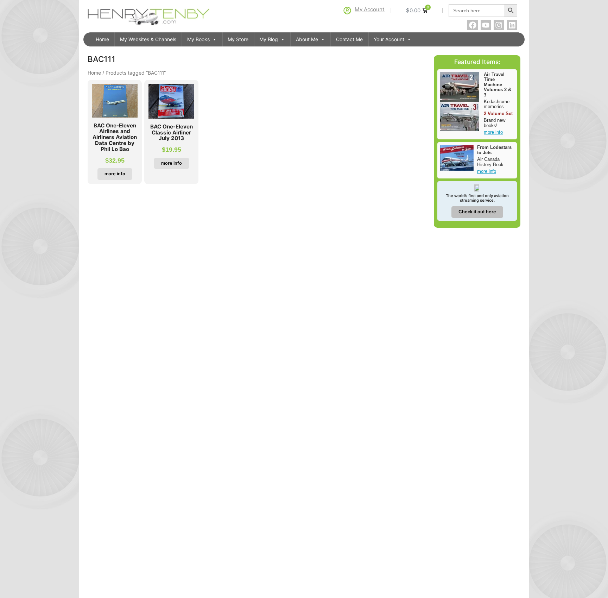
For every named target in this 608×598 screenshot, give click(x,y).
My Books (198, 39)
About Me (307, 39)
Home (102, 39)
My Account (370, 9)
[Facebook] (472, 25)
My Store (238, 39)
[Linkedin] (512, 25)
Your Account (389, 39)
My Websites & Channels (148, 39)
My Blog (268, 39)
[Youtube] (486, 25)
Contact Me (349, 39)
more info (493, 132)
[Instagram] (499, 25)
